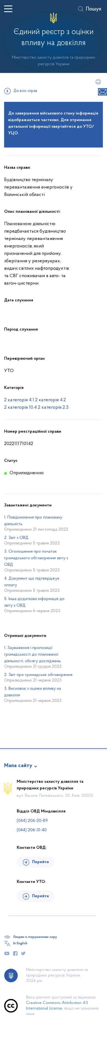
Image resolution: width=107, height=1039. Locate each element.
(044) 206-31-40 (32, 830)
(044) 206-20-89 (32, 821)
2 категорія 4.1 (19, 400)
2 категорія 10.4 (20, 407)
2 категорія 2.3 (53, 407)
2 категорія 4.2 (50, 400)
